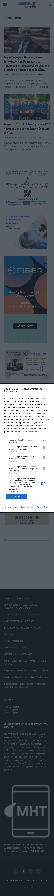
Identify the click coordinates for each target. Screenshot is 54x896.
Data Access (27, 507)
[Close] (48, 389)
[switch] (43, 447)
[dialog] (27, 448)
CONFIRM (16, 497)
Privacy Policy (43, 507)
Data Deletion (10, 507)
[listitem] (27, 441)
